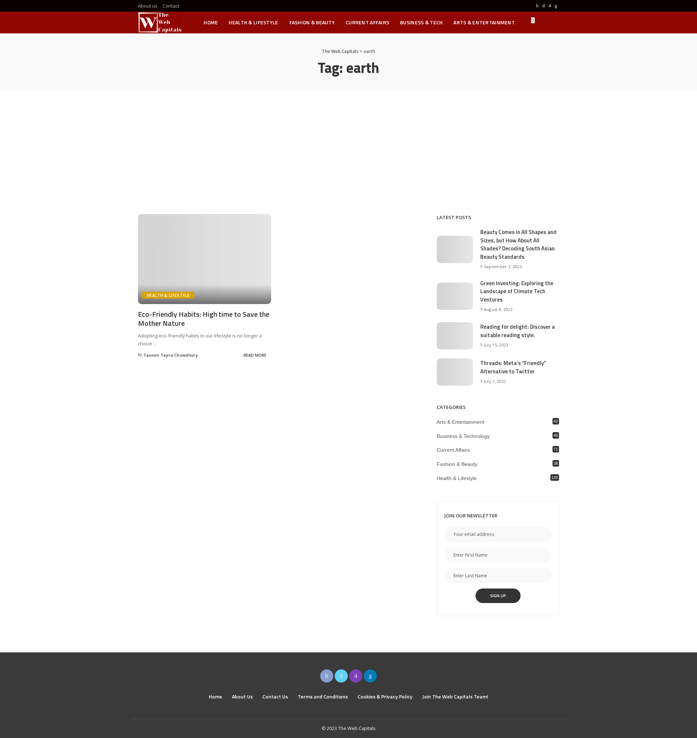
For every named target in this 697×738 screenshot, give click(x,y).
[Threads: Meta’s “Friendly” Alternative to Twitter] (455, 372)
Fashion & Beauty (457, 464)
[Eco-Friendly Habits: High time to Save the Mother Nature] (204, 259)
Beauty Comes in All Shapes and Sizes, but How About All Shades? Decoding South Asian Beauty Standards (518, 244)
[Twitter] (544, 6)
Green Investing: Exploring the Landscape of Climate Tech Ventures (516, 291)
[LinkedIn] (556, 6)
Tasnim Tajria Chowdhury (170, 355)
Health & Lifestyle (168, 295)
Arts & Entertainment (460, 422)
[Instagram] (550, 6)
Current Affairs (453, 450)
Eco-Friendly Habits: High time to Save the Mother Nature (203, 318)
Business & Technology (463, 436)
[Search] (554, 22)
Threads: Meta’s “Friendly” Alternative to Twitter (513, 367)
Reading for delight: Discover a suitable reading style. (517, 331)
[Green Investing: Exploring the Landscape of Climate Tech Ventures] (455, 296)
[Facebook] (537, 6)
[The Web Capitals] (160, 22)
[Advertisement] (348, 145)
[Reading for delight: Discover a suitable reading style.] (455, 335)
